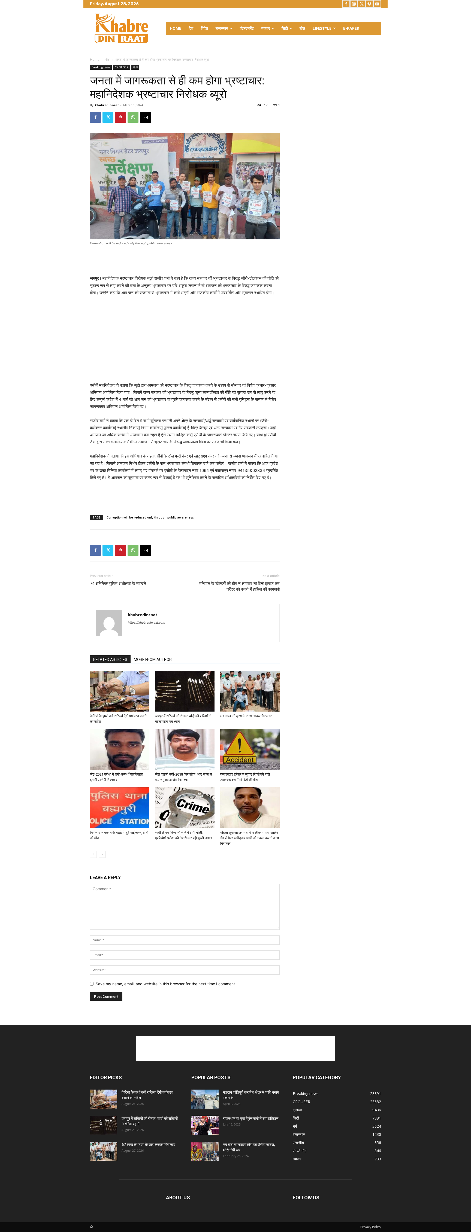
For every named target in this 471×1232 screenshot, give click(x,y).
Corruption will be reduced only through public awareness (150, 517)
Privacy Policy (370, 1227)
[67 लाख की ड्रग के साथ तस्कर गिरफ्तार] (250, 691)
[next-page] (102, 854)
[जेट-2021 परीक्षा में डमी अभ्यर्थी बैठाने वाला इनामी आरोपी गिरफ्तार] (119, 749)
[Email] (145, 117)
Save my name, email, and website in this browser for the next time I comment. (166, 983)
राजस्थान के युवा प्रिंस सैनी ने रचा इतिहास (250, 1118)
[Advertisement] (185, 261)
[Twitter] (362, 4)
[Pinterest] (120, 117)
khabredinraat (107, 105)
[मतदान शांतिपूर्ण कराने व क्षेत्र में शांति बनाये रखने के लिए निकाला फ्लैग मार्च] (205, 1099)
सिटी (107, 59)
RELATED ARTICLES (110, 659)
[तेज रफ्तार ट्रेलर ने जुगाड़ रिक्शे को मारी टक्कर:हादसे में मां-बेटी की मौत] (250, 749)
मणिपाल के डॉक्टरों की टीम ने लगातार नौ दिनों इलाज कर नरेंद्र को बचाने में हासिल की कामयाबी (239, 586)
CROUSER (121, 67)
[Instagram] (354, 4)
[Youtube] (377, 4)
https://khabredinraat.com (146, 622)
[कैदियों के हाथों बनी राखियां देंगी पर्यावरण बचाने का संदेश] (119, 691)
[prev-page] (93, 854)
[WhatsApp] (133, 117)
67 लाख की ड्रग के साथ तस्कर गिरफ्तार (246, 716)
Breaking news (101, 67)
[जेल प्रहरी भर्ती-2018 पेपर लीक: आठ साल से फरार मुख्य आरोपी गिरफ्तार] (185, 749)
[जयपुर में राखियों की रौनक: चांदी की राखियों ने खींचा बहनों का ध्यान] (185, 691)
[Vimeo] (369, 4)
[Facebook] (346, 4)
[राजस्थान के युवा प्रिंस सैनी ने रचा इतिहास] (205, 1125)
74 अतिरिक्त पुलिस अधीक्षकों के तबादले (118, 583)
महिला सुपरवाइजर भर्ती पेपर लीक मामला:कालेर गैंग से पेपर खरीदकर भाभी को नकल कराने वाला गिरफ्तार (249, 838)
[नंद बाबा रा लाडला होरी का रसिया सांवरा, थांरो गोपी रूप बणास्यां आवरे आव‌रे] (205, 1151)
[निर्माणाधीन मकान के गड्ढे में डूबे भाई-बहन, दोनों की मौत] (119, 807)
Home (94, 59)
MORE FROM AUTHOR (153, 659)
